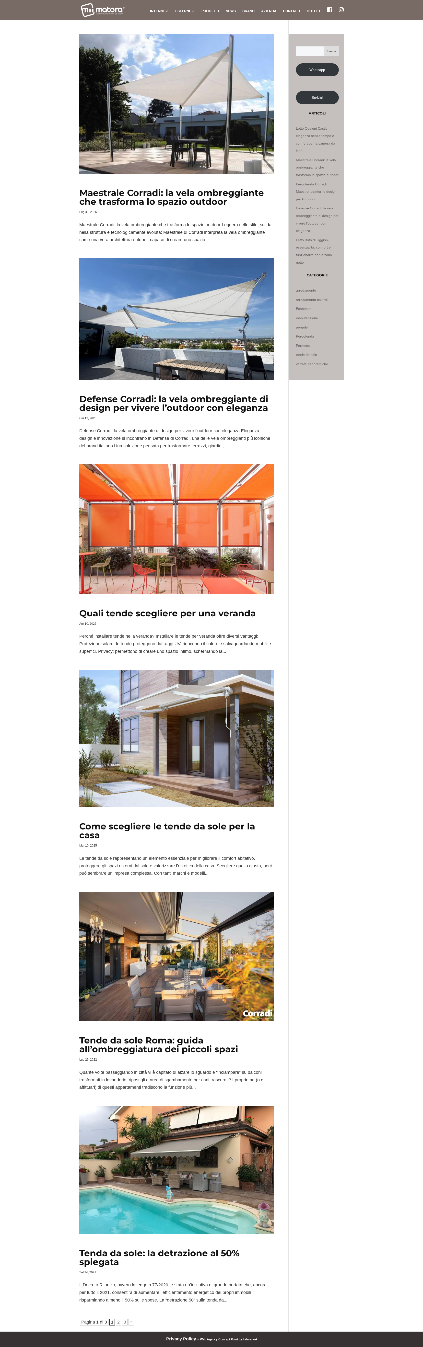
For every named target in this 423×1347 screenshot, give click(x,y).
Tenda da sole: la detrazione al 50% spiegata (159, 1257)
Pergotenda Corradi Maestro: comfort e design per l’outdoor (316, 191)
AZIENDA (268, 11)
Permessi (303, 346)
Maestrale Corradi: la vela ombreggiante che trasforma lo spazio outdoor (171, 197)
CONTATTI (291, 11)
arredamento (306, 290)
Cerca (331, 51)
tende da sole (306, 355)
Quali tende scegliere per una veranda (167, 613)
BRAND (248, 11)
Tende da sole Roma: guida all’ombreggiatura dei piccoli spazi (158, 1044)
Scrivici (317, 98)
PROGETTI (210, 11)
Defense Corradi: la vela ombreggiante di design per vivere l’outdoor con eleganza (173, 403)
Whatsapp (317, 70)
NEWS (231, 11)
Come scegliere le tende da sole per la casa (167, 830)
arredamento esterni (312, 300)
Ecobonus (303, 309)
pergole (302, 327)
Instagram (341, 9)
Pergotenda (305, 336)
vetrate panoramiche (312, 364)
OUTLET (314, 11)
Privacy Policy (181, 1338)
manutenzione (307, 318)
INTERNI (157, 11)
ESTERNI (182, 11)
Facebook (329, 9)
